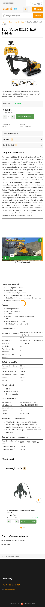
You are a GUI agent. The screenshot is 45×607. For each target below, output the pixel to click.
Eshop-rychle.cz (29, 603)
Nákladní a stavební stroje (15, 22)
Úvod (3, 22)
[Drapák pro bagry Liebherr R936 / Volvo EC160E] (22, 490)
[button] (21, 527)
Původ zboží (8, 459)
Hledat (38, 16)
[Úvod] (10, 9)
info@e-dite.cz (10, 590)
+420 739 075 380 (8, 3)
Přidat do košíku (25, 117)
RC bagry (7, 544)
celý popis (24, 97)
